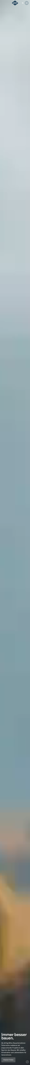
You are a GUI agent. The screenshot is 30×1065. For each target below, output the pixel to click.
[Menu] (27, 3)
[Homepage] (15, 3)
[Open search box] (23, 3)
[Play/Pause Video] (27, 1062)
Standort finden (8, 1060)
